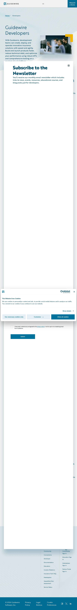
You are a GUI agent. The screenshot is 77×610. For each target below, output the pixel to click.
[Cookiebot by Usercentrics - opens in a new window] (62, 291)
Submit (23, 337)
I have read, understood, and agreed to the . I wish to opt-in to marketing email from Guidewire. (39, 327)
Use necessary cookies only (14, 317)
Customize (37, 317)
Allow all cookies (63, 317)
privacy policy (41, 327)
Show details (67, 311)
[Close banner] (74, 291)
